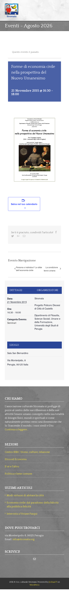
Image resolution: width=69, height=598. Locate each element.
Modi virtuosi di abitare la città (25, 495)
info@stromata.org (23, 539)
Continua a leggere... (16, 429)
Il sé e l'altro (12, 466)
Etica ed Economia (15, 459)
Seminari (11, 322)
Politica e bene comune (18, 473)
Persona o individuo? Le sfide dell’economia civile (29, 269)
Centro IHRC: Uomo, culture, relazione (27, 452)
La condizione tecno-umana (51, 269)
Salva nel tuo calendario (24, 204)
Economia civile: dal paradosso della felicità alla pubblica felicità (32, 504)
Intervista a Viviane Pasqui (22, 513)
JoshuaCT (53, 582)
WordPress (34, 585)
